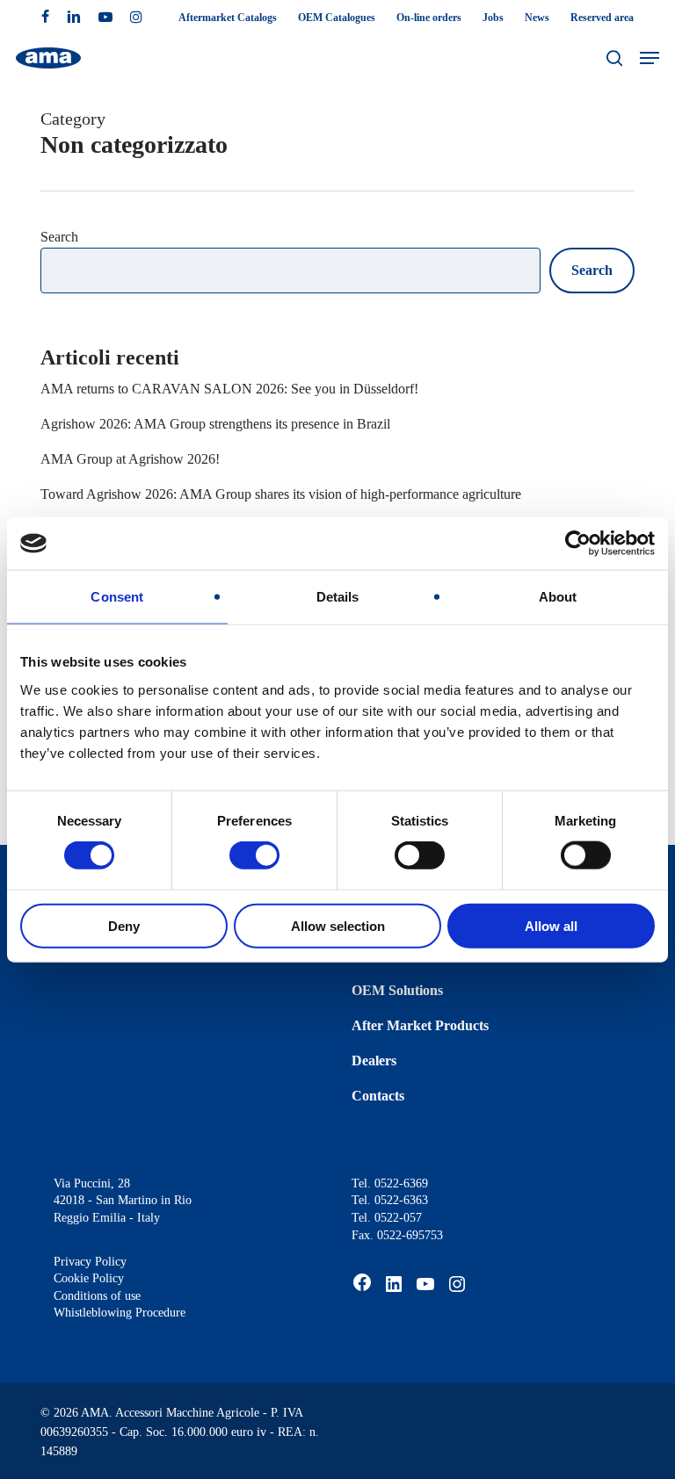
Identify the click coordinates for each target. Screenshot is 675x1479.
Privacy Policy (90, 1261)
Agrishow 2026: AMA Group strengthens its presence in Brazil (215, 423)
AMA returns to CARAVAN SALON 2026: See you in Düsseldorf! (229, 388)
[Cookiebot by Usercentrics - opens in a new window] (578, 543)
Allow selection (338, 925)
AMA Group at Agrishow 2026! (130, 458)
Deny (124, 925)
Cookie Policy (89, 1278)
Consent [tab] (117, 596)
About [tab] (558, 596)
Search (59, 236)
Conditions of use (97, 1295)
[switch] (254, 855)
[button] (649, 58)
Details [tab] (337, 596)
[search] (614, 58)
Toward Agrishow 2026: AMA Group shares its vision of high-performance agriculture (280, 494)
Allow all (551, 925)
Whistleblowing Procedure (119, 1312)
